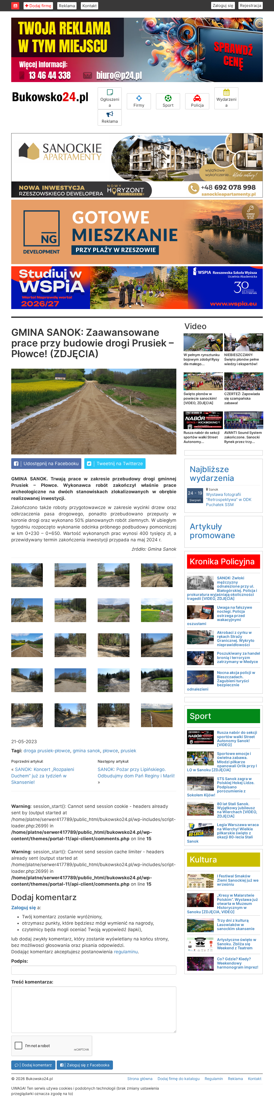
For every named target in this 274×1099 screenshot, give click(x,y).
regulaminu (126, 951)
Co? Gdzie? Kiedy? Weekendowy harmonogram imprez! (237, 963)
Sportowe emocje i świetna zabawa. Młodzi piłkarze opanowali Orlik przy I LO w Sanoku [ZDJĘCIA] (222, 761)
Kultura (203, 859)
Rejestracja (250, 5)
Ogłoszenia (109, 102)
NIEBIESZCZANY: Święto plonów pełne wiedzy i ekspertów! (241, 359)
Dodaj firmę (39, 5)
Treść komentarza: (32, 982)
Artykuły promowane (212, 531)
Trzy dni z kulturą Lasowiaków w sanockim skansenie (235, 924)
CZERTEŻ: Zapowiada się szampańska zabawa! (242, 398)
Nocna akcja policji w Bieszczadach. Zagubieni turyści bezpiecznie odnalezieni (221, 680)
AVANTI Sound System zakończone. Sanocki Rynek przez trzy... (243, 437)
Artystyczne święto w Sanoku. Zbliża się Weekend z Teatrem (236, 943)
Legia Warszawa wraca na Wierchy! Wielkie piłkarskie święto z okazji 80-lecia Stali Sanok (223, 832)
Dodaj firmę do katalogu (179, 1078)
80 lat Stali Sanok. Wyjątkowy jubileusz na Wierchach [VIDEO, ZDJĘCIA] (237, 809)
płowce (110, 750)
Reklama (67, 5)
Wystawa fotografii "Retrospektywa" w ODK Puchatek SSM (229, 497)
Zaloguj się (223, 5)
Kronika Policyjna (222, 561)
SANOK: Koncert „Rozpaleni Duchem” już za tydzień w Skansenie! (42, 776)
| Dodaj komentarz (35, 1065)
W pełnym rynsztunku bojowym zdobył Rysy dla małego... (202, 359)
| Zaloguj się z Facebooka (86, 1065)
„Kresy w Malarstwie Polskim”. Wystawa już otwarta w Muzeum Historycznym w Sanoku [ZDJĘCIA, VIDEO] (222, 903)
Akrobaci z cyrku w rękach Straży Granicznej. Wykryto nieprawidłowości (235, 638)
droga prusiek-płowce (47, 750)
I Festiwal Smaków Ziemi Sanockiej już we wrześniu (237, 880)
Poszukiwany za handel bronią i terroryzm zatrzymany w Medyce (238, 657)
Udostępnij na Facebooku (50, 463)
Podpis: (19, 961)
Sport (168, 105)
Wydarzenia (226, 102)
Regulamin (214, 1078)
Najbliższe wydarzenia (212, 473)
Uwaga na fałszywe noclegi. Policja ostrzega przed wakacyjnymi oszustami (219, 615)
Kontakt (89, 5)
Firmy (139, 105)
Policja (197, 105)
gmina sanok (86, 750)
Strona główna (140, 1078)
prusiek (128, 750)
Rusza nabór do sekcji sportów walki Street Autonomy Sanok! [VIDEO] (237, 738)
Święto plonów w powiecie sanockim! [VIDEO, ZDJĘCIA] (200, 398)
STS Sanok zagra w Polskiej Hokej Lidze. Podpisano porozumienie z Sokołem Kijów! (220, 786)
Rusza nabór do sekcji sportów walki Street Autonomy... (201, 437)
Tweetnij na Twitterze (119, 463)
